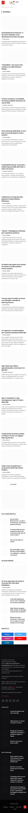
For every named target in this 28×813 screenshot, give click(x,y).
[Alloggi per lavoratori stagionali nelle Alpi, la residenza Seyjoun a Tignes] (5, 733)
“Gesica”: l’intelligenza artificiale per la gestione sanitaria (13, 232)
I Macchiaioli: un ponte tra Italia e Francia (17, 722)
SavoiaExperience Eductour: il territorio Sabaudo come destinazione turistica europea (13, 35)
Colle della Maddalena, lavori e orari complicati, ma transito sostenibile (17, 600)
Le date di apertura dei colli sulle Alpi (17, 712)
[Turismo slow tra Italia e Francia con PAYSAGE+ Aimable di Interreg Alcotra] (14, 289)
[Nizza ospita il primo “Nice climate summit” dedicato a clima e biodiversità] (5, 759)
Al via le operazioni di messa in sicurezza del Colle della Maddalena (13, 583)
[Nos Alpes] (14, 2)
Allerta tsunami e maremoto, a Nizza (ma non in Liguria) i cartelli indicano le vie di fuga (17, 620)
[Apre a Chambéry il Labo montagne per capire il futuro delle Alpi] (14, 389)
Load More (13, 484)
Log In (15, 809)
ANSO (13, 687)
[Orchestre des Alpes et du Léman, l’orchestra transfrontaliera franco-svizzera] (14, 255)
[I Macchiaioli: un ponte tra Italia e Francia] (5, 723)
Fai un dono (19, 807)
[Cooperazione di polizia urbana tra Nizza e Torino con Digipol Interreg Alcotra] (14, 425)
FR (25, 807)
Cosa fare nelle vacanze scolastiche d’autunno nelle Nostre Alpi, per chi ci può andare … (17, 532)
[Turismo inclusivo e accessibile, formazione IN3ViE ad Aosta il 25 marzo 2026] (14, 90)
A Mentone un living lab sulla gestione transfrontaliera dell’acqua (12, 199)
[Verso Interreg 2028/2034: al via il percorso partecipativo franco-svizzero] (14, 122)
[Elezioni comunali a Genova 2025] (5, 743)
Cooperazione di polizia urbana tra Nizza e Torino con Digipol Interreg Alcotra (13, 436)
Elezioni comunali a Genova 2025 (16, 742)
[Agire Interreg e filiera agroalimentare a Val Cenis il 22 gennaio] (14, 357)
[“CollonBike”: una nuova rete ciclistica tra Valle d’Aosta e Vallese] (14, 56)
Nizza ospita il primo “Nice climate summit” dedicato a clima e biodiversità (17, 759)
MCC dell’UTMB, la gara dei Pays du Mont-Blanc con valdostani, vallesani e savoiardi (18, 552)
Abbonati (12, 807)
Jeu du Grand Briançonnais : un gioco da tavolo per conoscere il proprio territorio (18, 521)
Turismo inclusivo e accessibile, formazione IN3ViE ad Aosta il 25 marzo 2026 (13, 101)
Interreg (7, 7)
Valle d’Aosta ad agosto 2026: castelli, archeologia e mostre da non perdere (18, 610)
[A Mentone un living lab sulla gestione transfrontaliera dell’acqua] (14, 188)
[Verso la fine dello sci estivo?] (5, 542)
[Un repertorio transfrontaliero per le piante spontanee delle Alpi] (14, 321)
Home (3, 7)
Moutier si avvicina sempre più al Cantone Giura (17, 768)
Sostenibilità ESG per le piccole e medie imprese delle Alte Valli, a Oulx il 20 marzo (13, 167)
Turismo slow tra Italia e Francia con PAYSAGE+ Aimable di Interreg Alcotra (13, 300)
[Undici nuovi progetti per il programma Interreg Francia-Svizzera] (14, 457)
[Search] (25, 2)
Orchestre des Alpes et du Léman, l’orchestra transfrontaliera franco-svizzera (14, 266)
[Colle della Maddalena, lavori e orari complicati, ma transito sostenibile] (5, 601)
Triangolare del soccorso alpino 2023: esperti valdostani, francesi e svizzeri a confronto (17, 779)
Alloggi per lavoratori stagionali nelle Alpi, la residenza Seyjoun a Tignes (17, 733)
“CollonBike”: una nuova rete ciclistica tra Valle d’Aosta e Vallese (12, 67)
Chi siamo (5, 807)
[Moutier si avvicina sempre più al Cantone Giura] (5, 769)
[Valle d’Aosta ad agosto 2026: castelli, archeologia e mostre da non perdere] (5, 610)
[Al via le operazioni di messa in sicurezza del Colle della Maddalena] (14, 572)
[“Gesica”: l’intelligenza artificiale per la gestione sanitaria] (14, 222)
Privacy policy (5, 696)
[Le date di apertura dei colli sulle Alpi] (5, 713)
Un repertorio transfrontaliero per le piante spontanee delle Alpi (14, 332)
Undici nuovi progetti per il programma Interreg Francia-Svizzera (12, 468)
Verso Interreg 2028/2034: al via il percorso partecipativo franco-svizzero (14, 133)
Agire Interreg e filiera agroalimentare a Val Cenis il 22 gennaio (13, 368)
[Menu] (3, 2)
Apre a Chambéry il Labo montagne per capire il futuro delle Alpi (12, 400)
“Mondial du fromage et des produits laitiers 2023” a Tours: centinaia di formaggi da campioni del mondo (18, 790)
